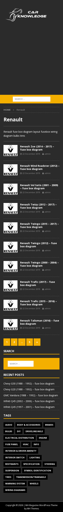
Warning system (15, 483)
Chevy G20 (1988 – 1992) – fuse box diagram (29, 389)
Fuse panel (11, 444)
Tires (8, 477)
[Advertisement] (31, 61)
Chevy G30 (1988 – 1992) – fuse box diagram (29, 383)
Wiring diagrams (15, 490)
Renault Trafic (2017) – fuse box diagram (37, 283)
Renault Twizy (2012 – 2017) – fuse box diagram (38, 206)
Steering (49, 464)
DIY (19, 431)
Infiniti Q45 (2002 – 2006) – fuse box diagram (29, 401)
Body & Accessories (28, 424)
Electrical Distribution (19, 437)
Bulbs (8, 431)
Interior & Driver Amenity (20, 450)
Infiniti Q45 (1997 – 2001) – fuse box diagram (29, 407)
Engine (43, 437)
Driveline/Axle (34, 431)
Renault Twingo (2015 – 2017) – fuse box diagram (39, 225)
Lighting (34, 457)
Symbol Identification (37, 470)
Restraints (11, 464)
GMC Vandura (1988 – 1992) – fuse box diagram (31, 395)
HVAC (26, 444)
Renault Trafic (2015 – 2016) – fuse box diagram (38, 303)
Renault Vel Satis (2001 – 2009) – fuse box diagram (39, 186)
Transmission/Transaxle (31, 477)
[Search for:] (31, 98)
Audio (8, 424)
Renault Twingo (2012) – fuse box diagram (38, 244)
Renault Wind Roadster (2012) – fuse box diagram (39, 167)
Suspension (12, 470)
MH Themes (33, 508)
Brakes (49, 424)
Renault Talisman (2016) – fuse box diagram (39, 322)
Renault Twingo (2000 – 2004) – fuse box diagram (39, 264)
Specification (31, 464)
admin (48, 153)
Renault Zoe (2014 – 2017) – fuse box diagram (37, 148)
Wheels (34, 483)
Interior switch (14, 457)
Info (36, 444)
